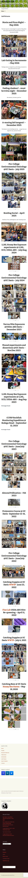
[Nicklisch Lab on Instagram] (3, 773)
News (2, 748)
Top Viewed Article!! (7, 831)
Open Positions (4, 761)
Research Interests (5, 752)
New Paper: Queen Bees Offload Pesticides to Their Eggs (8, 818)
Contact (3, 763)
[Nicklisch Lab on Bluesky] (11, 773)
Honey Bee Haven (11, 686)
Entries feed (5, 856)
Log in (4, 854)
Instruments (3, 756)
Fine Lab (7, 610)
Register (4, 852)
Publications (3, 754)
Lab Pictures (3, 759)
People (2, 750)
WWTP (12, 584)
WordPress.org (6, 860)
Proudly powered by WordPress (7, 875)
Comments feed (6, 858)
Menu (2, 11)
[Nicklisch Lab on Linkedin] (7, 773)
